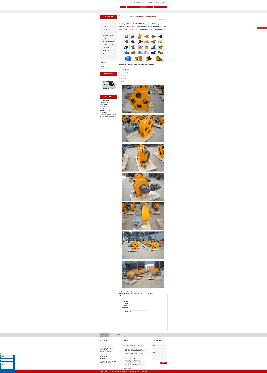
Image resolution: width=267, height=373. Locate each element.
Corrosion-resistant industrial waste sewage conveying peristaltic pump (137, 293)
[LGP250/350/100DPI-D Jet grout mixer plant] (108, 82)
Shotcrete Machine (107, 38)
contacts (108, 96)
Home (123, 7)
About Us (157, 7)
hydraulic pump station (108, 53)
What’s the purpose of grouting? (131, 358)
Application (136, 7)
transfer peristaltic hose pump (135, 64)
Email (103, 108)
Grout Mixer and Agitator (108, 23)
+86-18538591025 (104, 106)
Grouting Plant (106, 21)
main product (108, 16)
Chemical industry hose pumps (131, 29)
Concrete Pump (106, 50)
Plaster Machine (106, 29)
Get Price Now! (261, 28)
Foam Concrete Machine (108, 44)
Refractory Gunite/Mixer (108, 35)
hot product (108, 73)
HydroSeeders (106, 32)
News (143, 7)
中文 (158, 2)
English (162, 2)
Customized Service (107, 56)
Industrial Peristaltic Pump (108, 41)
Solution (150, 7)
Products (130, 7)
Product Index (144, 371)
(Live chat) (104, 64)
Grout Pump (105, 26)
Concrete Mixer (106, 47)
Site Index (138, 371)
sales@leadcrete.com (147, 2)
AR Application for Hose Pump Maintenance (130, 291)
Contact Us (163, 7)
